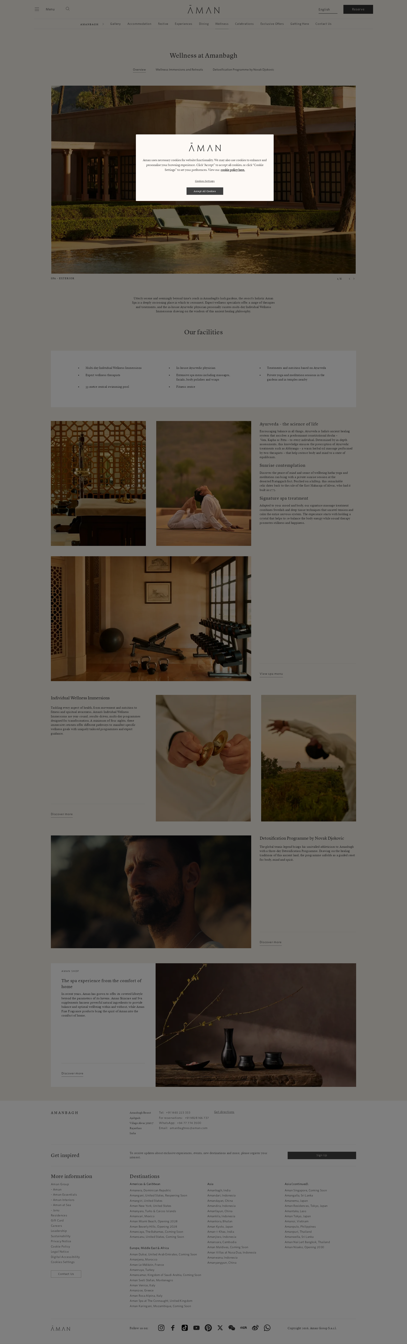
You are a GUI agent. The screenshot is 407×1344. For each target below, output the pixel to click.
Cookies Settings (205, 181)
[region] (205, 167)
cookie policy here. (233, 170)
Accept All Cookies (205, 191)
